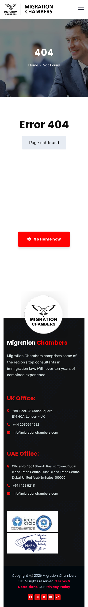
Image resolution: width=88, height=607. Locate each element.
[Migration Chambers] (30, 9)
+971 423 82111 (24, 486)
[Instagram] (37, 597)
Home (33, 65)
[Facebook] (30, 597)
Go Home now (47, 239)
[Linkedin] (44, 597)
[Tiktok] (58, 597)
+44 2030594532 (26, 425)
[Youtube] (51, 597)
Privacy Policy (58, 586)
